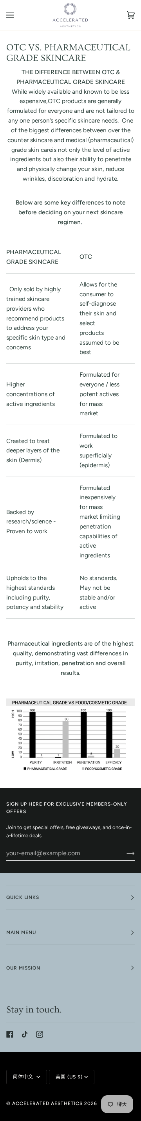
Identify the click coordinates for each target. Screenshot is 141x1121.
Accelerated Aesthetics (47, 1103)
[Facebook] (9, 1034)
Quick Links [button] (22, 897)
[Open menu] (18, 15)
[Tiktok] (24, 1034)
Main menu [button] (21, 932)
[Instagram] (39, 1034)
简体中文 (24, 1077)
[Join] (124, 853)
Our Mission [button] (23, 968)
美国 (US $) (69, 1077)
